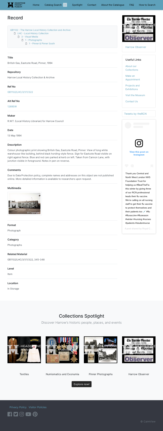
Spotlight (77, 4)
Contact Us (131, 101)
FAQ (131, 4)
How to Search (147, 4)
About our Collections (131, 68)
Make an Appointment (132, 77)
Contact (91, 4)
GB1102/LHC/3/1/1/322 (20, 92)
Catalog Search (53, 4)
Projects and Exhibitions (132, 87)
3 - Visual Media (29, 36)
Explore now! (81, 384)
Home (36, 4)
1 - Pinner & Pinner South (42, 43)
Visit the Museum (135, 95)
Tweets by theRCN (135, 113)
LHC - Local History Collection (33, 33)
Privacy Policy (18, 407)
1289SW (12, 106)
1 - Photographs (33, 40)
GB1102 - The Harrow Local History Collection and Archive (40, 30)
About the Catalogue (112, 4)
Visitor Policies (37, 407)
